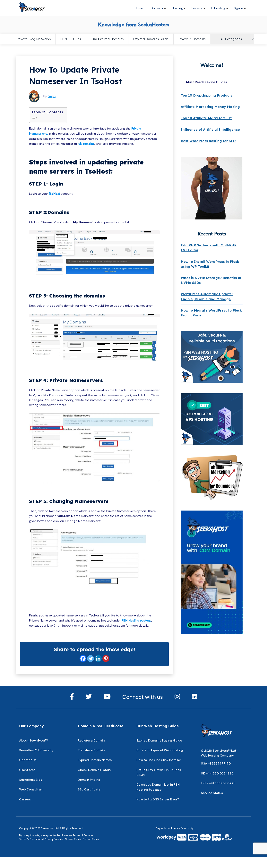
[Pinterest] (105, 658)
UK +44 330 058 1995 (217, 773)
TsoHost (54, 193)
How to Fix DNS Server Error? (157, 799)
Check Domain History (94, 770)
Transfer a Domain (91, 750)
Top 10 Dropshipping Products (206, 95)
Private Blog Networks (34, 39)
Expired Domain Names (95, 760)
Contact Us (27, 760)
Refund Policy (91, 839)
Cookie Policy (73, 839)
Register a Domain (91, 740)
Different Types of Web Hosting (159, 750)
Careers (25, 799)
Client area (27, 770)
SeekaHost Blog (30, 780)
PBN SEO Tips (70, 39)
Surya (52, 96)
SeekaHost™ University (36, 750)
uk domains (86, 144)
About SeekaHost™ (33, 740)
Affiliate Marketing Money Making (210, 107)
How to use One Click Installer (158, 760)
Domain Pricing (89, 780)
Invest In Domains (191, 39)
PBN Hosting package (136, 620)
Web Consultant (31, 789)
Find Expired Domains (107, 39)
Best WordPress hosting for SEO (208, 141)
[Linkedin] (98, 658)
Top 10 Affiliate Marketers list (206, 118)
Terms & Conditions (31, 839)
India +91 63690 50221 (218, 783)
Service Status (212, 793)
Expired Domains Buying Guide (159, 740)
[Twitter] (90, 658)
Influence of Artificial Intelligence (210, 129)
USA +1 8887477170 (216, 763)
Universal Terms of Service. (77, 835)
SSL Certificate (89, 789)
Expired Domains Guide (151, 39)
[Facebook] (83, 658)
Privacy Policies (54, 839)
